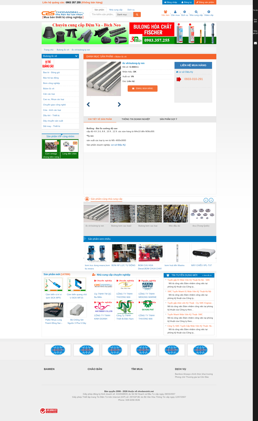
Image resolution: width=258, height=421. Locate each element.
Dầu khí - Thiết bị (51, 115)
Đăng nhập (172, 2)
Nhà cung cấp (196, 15)
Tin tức (255, 10)
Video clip (208, 15)
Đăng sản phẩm (206, 2)
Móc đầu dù (174, 226)
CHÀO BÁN (95, 369)
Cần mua (175, 15)
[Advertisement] (150, 173)
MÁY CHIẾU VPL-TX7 (201, 265)
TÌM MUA (137, 369)
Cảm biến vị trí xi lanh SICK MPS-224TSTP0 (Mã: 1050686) (54, 296)
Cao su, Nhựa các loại (53, 99)
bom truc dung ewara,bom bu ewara (97, 267)
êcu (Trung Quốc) (201, 226)
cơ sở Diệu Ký (185, 72)
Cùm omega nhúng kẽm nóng (51, 155)
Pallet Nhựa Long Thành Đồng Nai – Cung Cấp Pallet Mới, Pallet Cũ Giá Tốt (53, 322)
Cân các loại (49, 94)
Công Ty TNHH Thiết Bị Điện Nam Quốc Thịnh (125, 317)
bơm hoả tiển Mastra (174, 265)
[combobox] (132, 14)
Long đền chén (69, 153)
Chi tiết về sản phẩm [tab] (100, 119)
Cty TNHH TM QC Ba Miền (102, 295)
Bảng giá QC (255, 32)
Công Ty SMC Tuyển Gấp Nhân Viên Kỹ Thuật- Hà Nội (191, 326)
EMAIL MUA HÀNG (143, 88)
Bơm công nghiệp (51, 83)
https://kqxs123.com (143, 404)
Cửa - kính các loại (52, 110)
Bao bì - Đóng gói (51, 72)
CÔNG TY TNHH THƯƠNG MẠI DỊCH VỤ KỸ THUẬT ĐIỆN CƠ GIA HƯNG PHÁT (147, 317)
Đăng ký (188, 2)
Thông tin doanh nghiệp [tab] (136, 119)
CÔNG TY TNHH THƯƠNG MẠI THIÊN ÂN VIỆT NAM (124, 296)
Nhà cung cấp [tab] (115, 10)
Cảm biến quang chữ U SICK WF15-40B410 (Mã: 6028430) (77, 296)
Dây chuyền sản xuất (53, 121)
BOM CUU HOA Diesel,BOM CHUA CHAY (150, 267)
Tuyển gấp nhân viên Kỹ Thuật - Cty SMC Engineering (191, 303)
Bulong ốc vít (63, 50)
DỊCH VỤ (180, 369)
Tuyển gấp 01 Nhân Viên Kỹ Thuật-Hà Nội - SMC (189, 280)
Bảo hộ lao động (51, 78)
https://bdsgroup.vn (125, 404)
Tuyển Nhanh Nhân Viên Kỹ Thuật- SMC (185, 314)
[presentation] (206, 200)
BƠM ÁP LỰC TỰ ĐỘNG (123, 265)
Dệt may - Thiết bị (51, 126)
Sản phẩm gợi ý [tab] (168, 119)
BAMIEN (49, 369)
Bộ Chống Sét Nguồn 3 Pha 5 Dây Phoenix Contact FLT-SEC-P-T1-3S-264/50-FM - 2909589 (77, 322)
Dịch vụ (184, 15)
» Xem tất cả (206, 275)
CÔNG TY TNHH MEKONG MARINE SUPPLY (147, 296)
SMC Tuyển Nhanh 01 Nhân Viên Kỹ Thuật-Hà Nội (189, 291)
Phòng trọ (109, 404)
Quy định (255, 21)
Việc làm (165, 15)
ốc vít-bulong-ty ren (81, 50)
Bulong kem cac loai (147, 226)
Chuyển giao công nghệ (54, 104)
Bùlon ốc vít (48, 88)
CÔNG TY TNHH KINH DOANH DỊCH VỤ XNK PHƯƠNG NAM (102, 317)
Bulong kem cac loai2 (121, 226)
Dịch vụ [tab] (131, 10)
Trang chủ (48, 50)
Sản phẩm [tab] (99, 10)
